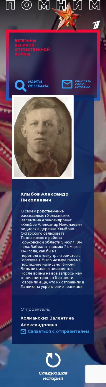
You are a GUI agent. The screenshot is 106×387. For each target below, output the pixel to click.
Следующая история (53, 375)
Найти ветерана (38, 84)
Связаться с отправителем (58, 331)
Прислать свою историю (83, 84)
